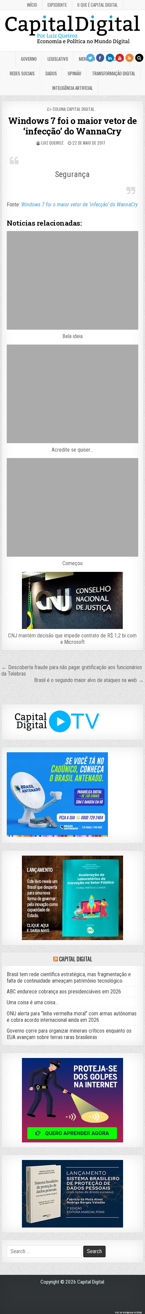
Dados (51, 73)
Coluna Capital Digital (73, 109)
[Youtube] (120, 58)
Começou (72, 563)
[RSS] (129, 58)
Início (32, 4)
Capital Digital (75, 959)
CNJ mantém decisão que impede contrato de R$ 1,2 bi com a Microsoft (72, 638)
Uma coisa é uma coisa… (32, 1002)
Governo (29, 58)
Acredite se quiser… (72, 450)
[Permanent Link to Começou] (72, 507)
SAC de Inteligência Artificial (128, 1312)
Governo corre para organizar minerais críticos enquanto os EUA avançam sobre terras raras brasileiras (69, 1034)
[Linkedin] (110, 58)
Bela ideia (72, 336)
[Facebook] (100, 58)
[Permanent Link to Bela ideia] (72, 280)
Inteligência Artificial (72, 87)
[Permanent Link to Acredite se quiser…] (72, 394)
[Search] (139, 58)
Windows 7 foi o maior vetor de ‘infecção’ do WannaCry (72, 126)
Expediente (57, 4)
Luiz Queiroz (52, 143)
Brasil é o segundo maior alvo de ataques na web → (89, 680)
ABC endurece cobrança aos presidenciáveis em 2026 (64, 991)
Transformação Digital (113, 73)
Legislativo (58, 58)
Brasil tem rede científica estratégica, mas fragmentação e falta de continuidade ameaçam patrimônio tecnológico (69, 977)
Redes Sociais (22, 73)
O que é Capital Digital (97, 4)
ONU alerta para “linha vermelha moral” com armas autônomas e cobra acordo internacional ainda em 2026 (72, 1016)
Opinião (74, 73)
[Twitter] (90, 58)
